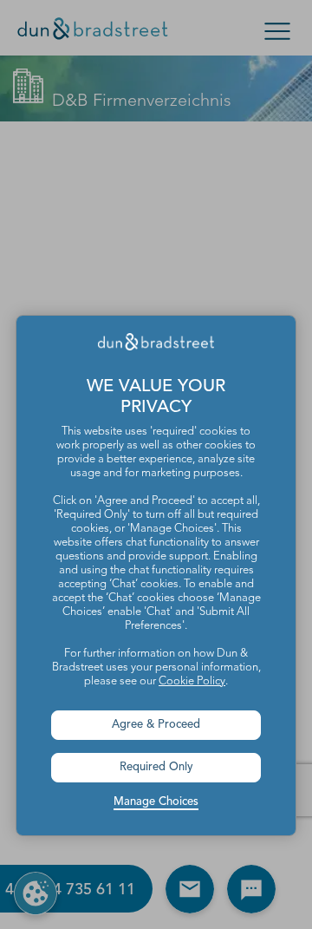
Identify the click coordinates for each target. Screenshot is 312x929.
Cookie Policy (192, 681)
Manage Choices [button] (156, 802)
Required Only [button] (156, 767)
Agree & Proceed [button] (156, 724)
